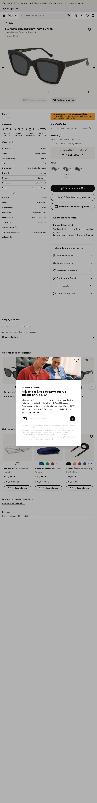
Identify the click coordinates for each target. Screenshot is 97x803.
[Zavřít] (76, 361)
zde (37, 412)
